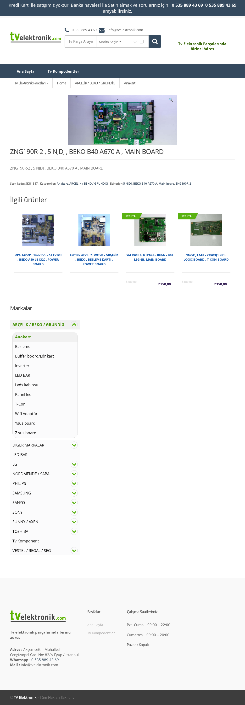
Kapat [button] (137, 11)
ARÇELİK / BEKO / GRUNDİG (88, 184)
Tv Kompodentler (63, 71)
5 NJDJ (127, 184)
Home (61, 83)
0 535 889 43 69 (45, 659)
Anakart (62, 184)
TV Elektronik (25, 697)
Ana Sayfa (25, 71)
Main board (166, 184)
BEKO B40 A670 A (145, 184)
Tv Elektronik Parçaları (30, 83)
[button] (171, 100)
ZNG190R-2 (183, 184)
